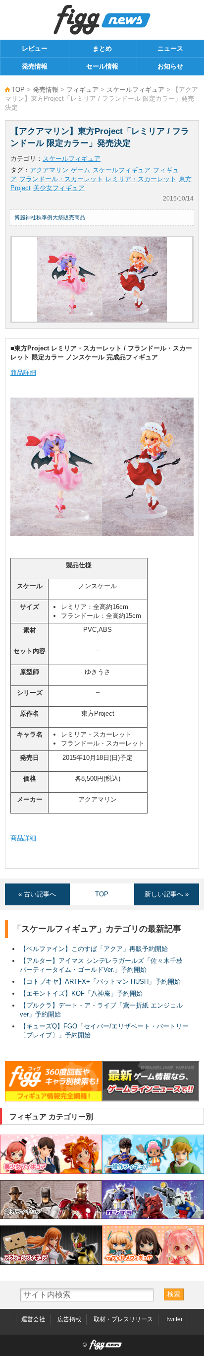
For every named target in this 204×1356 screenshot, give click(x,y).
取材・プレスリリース (123, 1319)
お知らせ (170, 66)
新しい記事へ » (167, 894)
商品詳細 (23, 372)
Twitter (174, 1319)
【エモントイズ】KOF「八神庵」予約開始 (81, 993)
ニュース (170, 48)
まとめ (102, 48)
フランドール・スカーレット (61, 179)
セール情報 (102, 66)
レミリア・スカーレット (140, 179)
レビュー (35, 48)
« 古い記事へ (37, 894)
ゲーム (80, 170)
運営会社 (33, 1319)
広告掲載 (69, 1319)
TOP (18, 89)
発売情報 (35, 66)
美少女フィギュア (59, 188)
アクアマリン (49, 170)
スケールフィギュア (135, 89)
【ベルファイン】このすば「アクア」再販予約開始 (94, 948)
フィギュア (82, 89)
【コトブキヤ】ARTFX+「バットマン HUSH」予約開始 (100, 981)
